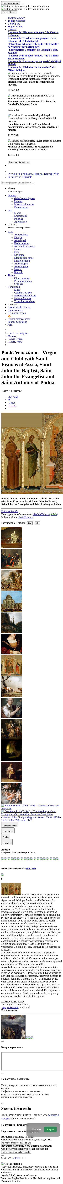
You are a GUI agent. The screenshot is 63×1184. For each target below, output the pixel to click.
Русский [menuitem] (12, 173)
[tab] (13, 396)
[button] (16, 17)
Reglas (16, 1178)
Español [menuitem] (30, 173)
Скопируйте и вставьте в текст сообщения (24, 1148)
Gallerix (15, 1158)
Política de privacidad (49, 1178)
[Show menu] (22, 3)
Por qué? (31, 868)
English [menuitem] (21, 173)
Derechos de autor (10, 1181)
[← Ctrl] (11, 653)
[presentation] (35, 408)
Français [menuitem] (39, 173)
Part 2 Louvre (26, 517)
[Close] (33, 183)
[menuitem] (56, 173)
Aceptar (50, 1129)
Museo (15, 190)
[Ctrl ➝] (11, 696)
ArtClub (19, 226)
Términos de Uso (29, 1178)
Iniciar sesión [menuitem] (14, 177)
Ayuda (5, 1175)
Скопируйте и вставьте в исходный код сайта (26, 1139)
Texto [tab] (11, 402)
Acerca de (21, 1175)
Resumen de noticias (19, 162)
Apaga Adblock (10, 1007)
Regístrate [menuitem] (27, 177)
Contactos (32, 1175)
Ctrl (29, 523)
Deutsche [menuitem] (49, 173)
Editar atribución (9, 511)
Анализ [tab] (12, 405)
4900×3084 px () (45, 514)
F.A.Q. (12, 1175)
